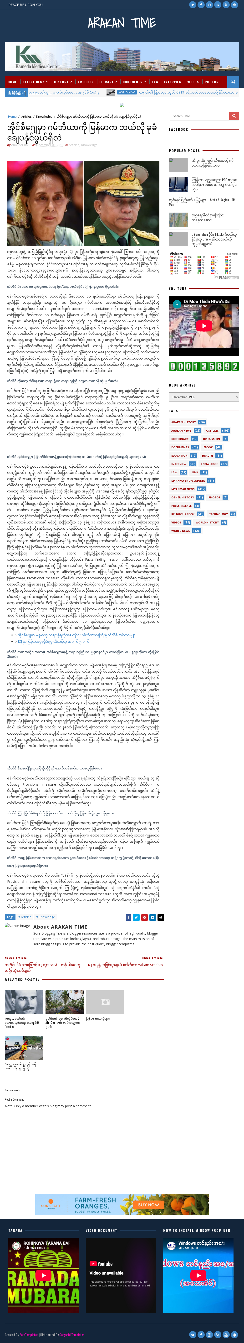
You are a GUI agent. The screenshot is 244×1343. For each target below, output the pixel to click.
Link (195, 472)
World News (180, 531)
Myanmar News (183, 489)
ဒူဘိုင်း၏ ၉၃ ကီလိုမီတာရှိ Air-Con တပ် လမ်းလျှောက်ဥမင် (63, 1022)
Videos (193, 81)
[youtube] (226, 4)
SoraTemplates (29, 1334)
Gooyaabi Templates (71, 1334)
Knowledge (44, 116)
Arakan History (183, 422)
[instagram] (209, 4)
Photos (212, 81)
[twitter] (192, 4)
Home (12, 81)
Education (179, 455)
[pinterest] (234, 4)
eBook (208, 447)
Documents (132, 81)
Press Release (181, 505)
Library (106, 81)
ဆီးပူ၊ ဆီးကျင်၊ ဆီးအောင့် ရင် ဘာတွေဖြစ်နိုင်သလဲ (213, 162)
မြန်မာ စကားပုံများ (98, 1018)
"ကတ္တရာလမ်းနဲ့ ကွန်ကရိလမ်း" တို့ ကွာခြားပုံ (20, 1066)
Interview (173, 81)
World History (207, 522)
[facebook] (201, 4)
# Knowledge (45, 917)
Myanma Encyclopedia (188, 480)
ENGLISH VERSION (42, 93)
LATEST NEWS (34, 81)
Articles (86, 81)
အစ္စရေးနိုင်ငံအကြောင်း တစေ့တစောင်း (208, 217)
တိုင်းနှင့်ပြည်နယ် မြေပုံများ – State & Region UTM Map (202, 202)
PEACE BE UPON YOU (26, 4)
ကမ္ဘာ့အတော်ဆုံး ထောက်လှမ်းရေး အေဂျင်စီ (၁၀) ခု (22, 1022)
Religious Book (182, 514)
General (15, 93)
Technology (218, 514)
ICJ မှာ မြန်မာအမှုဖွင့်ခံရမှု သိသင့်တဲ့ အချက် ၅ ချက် (53, 641)
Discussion (211, 439)
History (61, 81)
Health (207, 455)
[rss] (217, 4)
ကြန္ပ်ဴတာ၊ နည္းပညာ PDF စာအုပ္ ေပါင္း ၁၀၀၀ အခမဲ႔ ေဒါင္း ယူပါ (215, 184)
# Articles (24, 917)
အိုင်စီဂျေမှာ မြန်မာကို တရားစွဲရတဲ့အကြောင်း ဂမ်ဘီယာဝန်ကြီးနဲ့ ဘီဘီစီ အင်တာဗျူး (76, 635)
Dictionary (179, 439)
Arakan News (181, 430)
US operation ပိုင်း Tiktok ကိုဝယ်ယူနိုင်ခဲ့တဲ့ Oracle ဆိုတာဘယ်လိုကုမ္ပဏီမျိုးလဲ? (214, 239)
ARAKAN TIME (122, 22)
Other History (182, 497)
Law (155, 81)
